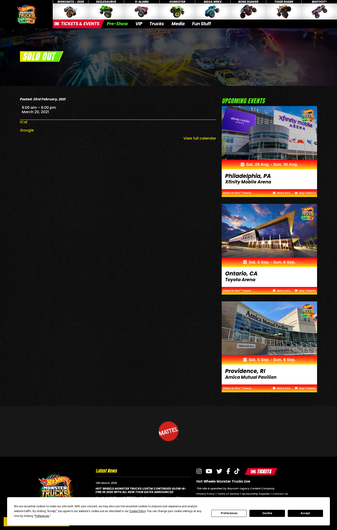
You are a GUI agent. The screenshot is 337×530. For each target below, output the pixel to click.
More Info (283, 193)
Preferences (229, 513)
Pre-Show (117, 24)
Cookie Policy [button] (137, 511)
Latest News (106, 470)
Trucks (156, 24)
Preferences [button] (42, 516)
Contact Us (280, 494)
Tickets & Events (79, 24)
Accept (305, 513)
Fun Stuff (201, 24)
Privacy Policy (205, 494)
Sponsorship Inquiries (256, 494)
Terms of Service (228, 494)
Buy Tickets (307, 193)
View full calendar (199, 138)
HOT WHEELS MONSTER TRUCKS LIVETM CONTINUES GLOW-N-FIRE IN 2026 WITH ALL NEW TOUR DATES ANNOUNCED (141, 490)
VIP (138, 24)
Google (27, 130)
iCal (23, 122)
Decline (267, 513)
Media (178, 24)
